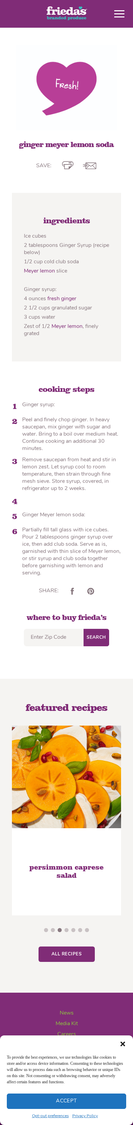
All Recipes (66, 954)
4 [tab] (66, 930)
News (67, 1013)
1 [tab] (46, 930)
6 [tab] (80, 930)
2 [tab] (53, 930)
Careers (66, 1034)
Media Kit (67, 1024)
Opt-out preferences (50, 1116)
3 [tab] (60, 930)
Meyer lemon (39, 271)
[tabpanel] (70, 820)
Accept (66, 1101)
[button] (122, 1044)
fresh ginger (61, 299)
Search (96, 637)
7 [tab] (87, 930)
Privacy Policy (85, 1116)
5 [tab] (73, 930)
